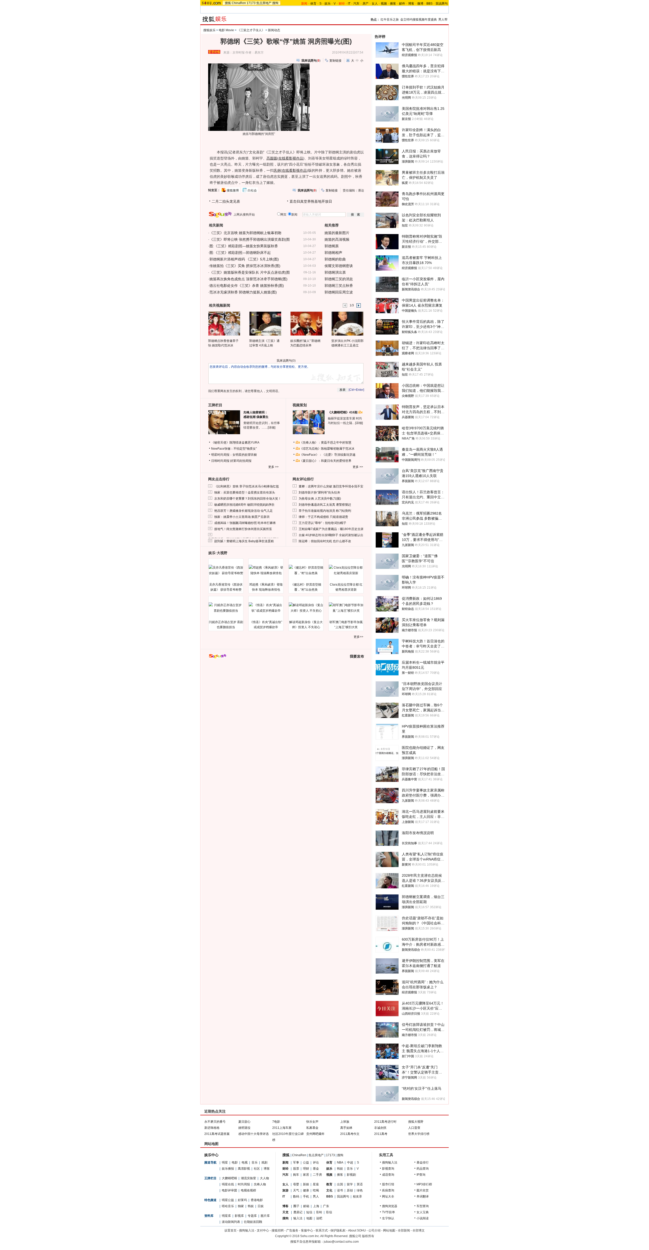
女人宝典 (423, 1212)
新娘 (306, 1184)
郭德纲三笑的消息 (338, 279)
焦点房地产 (264, 3)
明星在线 (228, 1184)
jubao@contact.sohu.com (341, 1241)
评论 (316, 1162)
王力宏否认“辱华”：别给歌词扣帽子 (322, 523)
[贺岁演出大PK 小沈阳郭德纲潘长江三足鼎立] (347, 323)
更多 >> (273, 467)
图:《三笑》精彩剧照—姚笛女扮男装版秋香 (243, 246)
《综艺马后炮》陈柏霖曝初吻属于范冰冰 (327, 448)
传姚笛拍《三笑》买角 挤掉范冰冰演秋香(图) (244, 266)
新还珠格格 (212, 1128)
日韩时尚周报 (220, 461)
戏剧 (264, 1162)
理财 (306, 1168)
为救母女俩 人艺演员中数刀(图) (320, 498)
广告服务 (292, 1230)
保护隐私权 (338, 1230)
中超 (350, 1162)
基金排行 (423, 1162)
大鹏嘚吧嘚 (229, 1178)
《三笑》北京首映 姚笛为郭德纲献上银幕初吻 (245, 233)
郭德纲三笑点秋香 (338, 286)
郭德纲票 (331, 246)
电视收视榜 (248, 1190)
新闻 (285, 1162)
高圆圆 (271, 158)
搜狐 (228, 3)
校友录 (357, 1196)
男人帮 (442, 19)
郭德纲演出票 (335, 272)
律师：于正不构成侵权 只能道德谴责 (323, 517)
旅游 (285, 1190)
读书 (340, 1190)
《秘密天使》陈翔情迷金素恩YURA (235, 442)
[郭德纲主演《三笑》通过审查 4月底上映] (265, 323)
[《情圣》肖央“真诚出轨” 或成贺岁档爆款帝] (266, 608)
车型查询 (423, 1206)
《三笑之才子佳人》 (251, 30)
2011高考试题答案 (217, 1134)
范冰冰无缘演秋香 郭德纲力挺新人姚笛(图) (243, 292)
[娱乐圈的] (306, 323)
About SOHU (357, 1230)
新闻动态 (274, 30)
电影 (235, 1162)
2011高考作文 (349, 1134)
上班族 (344, 1121)
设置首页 (230, 1230)
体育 (313, 3)
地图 (309, 1218)
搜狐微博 (233, 190)
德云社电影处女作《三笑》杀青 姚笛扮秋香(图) (246, 286)
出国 (340, 1184)
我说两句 (442, 3)
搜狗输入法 (389, 1162)
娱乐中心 (211, 1155)
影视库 (239, 1216)
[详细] (271, 427)
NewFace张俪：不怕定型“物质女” (234, 448)
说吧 (319, 1218)
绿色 (360, 1190)
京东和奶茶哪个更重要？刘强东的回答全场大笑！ (247, 498)
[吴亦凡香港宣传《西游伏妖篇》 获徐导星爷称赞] (226, 570)
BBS (429, 3)
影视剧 (351, 1174)
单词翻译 (423, 1196)
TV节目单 (388, 1212)
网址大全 (388, 1196)
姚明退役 (244, 1128)
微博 (420, 3)
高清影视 (244, 1168)
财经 (285, 1168)
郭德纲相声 (333, 253)
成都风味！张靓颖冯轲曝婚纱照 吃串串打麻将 (245, 523)
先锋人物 (260, 1184)
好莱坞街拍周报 (240, 461)
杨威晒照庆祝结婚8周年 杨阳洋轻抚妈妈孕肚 (244, 504)
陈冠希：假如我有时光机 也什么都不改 (325, 541)
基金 (316, 1168)
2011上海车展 (282, 1128)
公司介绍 (374, 1230)
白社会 (252, 190)
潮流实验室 (248, 1178)
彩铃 (319, 1212)
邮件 (402, 3)
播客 (393, 3)
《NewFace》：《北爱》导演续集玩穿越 (327, 454)
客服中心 (307, 1230)
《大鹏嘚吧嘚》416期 (343, 412)
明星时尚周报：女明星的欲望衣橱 (234, 454)
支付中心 (263, 1230)
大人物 (264, 1178)
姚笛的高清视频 (336, 239)
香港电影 (257, 1200)
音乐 (254, 1162)
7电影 (276, 1121)
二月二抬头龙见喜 (226, 201)
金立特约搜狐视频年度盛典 (418, 19)
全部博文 (418, 1230)
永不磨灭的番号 (215, 1121)
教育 (329, 1184)
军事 (296, 1162)
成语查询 (388, 1174)
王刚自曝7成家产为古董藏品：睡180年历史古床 (331, 529)
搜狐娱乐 (209, 30)
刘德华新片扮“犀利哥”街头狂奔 (319, 492)
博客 (411, 3)
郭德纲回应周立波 (338, 292)
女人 (375, 3)
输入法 (297, 1218)
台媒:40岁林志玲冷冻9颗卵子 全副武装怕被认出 (331, 535)
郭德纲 (256, 134)
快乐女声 (312, 1121)
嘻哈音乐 (228, 1206)
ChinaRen (239, 3)
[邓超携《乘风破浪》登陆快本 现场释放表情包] (266, 570)
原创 (350, 1190)
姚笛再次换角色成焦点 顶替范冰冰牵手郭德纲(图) (248, 279)
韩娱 (251, 1206)
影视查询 (388, 1168)
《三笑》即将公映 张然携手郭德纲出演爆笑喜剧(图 (249, 239)
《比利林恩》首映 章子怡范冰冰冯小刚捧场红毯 (246, 486)
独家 (241, 1206)
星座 (316, 1184)
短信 (309, 1212)
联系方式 (322, 1230)
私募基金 (312, 1128)
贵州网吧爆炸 (315, 1134)
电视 (245, 1162)
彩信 (329, 1212)
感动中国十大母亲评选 (253, 1134)
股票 (296, 1168)
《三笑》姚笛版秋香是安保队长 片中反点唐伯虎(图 (249, 272)
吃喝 (316, 1190)
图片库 (265, 1216)
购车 (296, 1174)
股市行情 (388, 1184)
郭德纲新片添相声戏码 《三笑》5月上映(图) (244, 259)
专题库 (252, 1216)
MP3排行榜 (424, 1184)
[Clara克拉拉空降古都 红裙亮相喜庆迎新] (346, 570)
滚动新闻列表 (231, 1222)
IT (349, 3)
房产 (366, 3)
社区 (257, 1168)
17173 (251, 3)
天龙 (285, 1212)
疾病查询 (388, 1190)
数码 (296, 1196)
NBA (340, 1162)
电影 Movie (226, 30)
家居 (306, 1174)
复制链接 (335, 60)
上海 (316, 1206)
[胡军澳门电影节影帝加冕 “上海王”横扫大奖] (346, 608)
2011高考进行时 (385, 1121)
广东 (326, 1206)
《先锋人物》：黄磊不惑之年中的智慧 (325, 442)
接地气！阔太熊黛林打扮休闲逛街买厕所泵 (243, 529)
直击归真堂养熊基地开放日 (311, 201)
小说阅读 (423, 1218)
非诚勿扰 (380, 1128)
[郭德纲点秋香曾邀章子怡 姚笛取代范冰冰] (224, 323)
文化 (329, 1190)
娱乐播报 (228, 1168)
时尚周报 (244, 1184)
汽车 (356, 3)
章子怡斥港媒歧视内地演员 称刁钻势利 (325, 511)
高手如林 (346, 1128)
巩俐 (277, 170)
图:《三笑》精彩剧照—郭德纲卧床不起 (240, 253)
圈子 (296, 1206)
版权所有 (368, 1236)
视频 (384, 3)
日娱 (261, 1206)
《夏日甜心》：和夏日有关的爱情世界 (325, 461)
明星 (225, 1162)
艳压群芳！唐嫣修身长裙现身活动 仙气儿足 (243, 511)
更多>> (358, 637)
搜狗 (275, 3)
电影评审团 (229, 1190)
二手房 (317, 1174)
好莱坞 (242, 1200)
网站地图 (389, 1230)
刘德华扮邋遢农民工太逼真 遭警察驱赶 (325, 504)
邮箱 (306, 1206)
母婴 (296, 1184)
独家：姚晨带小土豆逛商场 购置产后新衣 (242, 517)
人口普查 (414, 1128)
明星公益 (228, 1200)
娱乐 (327, 3)
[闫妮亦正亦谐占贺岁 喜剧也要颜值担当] (226, 608)
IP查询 (421, 1174)
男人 (316, 1196)
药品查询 (423, 1168)
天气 (296, 1190)
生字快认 (388, 1218)
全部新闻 (404, 1230)
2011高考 (380, 1134)
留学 (350, 1184)
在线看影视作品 (290, 158)
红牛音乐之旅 (390, 19)
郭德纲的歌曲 (335, 259)
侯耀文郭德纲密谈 (338, 266)
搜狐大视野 (415, 1121)
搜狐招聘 (278, 1230)
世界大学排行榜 (418, 1134)
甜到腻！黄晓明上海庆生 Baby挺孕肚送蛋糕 (244, 541)
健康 (306, 1190)
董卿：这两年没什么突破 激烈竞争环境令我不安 (331, 486)
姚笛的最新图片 (336, 233)
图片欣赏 (423, 1190)
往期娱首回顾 (253, 1222)
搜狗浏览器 (389, 1206)
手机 (306, 1196)
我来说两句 (284, 360)
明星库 (226, 1216)
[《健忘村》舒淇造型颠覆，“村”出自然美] (306, 570)
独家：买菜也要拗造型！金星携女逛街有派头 (244, 492)
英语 (360, 1184)
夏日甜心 (244, 1121)
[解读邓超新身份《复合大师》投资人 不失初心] (306, 608)
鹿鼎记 (297, 1212)
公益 (306, 1162)
